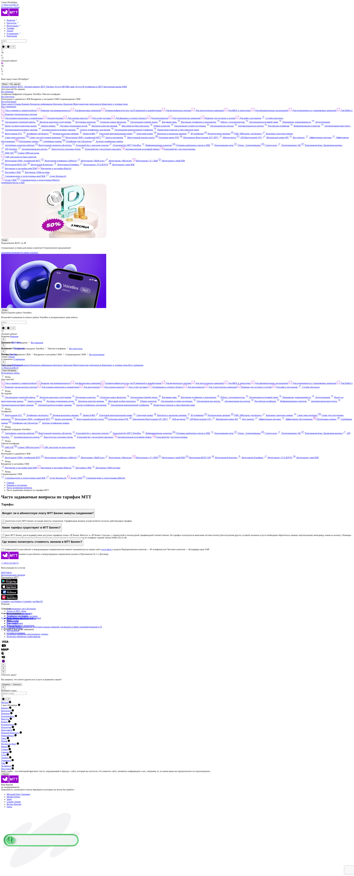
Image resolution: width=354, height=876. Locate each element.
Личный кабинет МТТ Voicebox (39, 87)
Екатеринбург (8, 716)
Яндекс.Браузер (14, 804)
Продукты (12, 23)
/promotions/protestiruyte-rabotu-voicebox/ (19, 252)
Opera (9, 807)
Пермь (4, 741)
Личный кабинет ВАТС (12, 87)
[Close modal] (3, 665)
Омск (4, 738)
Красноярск (7, 730)
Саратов (5, 752)
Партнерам (12, 36)
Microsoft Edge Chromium (18, 794)
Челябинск (6, 766)
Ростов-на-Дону (9, 744)
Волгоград (6, 711)
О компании (13, 33)
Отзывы (18, 104)
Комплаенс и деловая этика (115, 104)
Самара (5, 749)
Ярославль (6, 769)
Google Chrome (14, 802)
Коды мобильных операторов (20, 625)
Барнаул (5, 708)
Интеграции (13, 26)
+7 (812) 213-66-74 (9, 5)
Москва (5, 702)
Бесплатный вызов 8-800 (115, 87)
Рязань (4, 746)
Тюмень (5, 758)
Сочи (4, 755)
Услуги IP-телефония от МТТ (89, 87)
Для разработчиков (32, 618)
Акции (10, 31)
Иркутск (5, 719)
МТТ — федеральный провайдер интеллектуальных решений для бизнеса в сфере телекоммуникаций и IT (51, 627)
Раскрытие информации (41, 104)
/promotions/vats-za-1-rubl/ (13, 182)
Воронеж (5, 713)
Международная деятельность (87, 104)
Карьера (26, 104)
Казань (4, 722)
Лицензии (68, 104)
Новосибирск (7, 735)
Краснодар (6, 727)
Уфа (3, 763)
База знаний (12, 623)
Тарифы (10, 28)
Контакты (58, 104)
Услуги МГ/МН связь (65, 87)
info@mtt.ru (6, 572)
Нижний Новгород (10, 733)
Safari (9, 799)
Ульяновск (6, 760)
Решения (11, 20)
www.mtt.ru (106, 549)
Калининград (7, 724)
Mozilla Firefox (13, 797)
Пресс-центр (7, 104)
